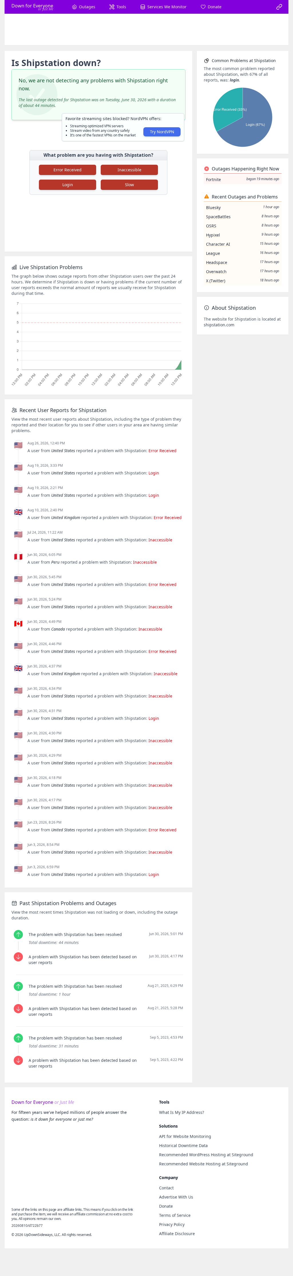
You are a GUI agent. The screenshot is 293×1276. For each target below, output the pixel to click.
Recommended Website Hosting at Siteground (203, 1163)
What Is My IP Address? (181, 1112)
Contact (166, 1187)
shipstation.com (219, 324)
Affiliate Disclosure (177, 1233)
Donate (166, 1206)
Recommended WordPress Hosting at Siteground (206, 1154)
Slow (129, 184)
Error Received (68, 169)
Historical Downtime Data (183, 1145)
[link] (279, 6)
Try (162, 131)
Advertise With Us (176, 1197)
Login (67, 184)
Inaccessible (129, 169)
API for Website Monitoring (185, 1136)
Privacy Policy (172, 1224)
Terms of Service (175, 1215)
